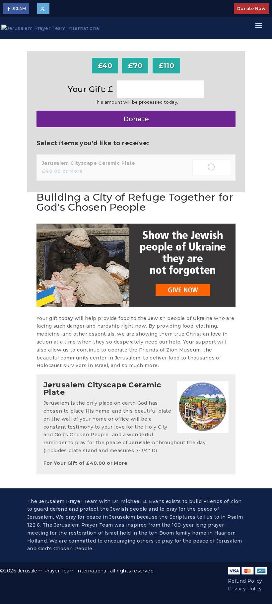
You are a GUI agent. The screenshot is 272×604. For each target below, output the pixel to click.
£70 (135, 65)
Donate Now (251, 8)
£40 (105, 65)
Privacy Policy (245, 589)
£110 (166, 65)
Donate (136, 119)
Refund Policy (245, 581)
